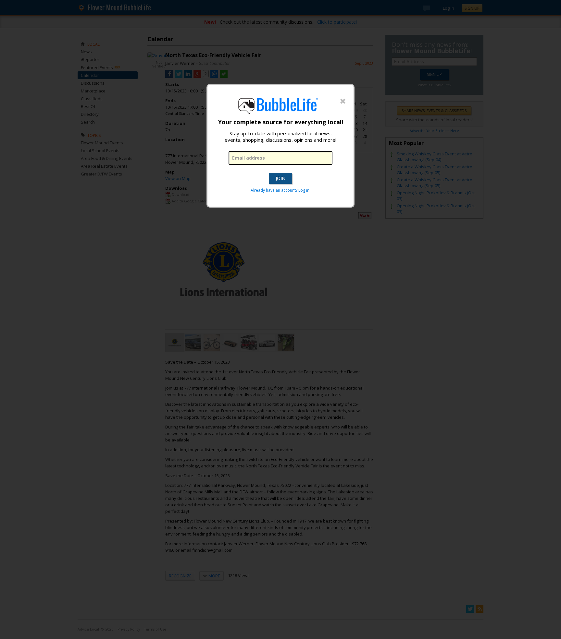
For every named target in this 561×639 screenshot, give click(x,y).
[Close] (342, 101)
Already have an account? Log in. (280, 190)
